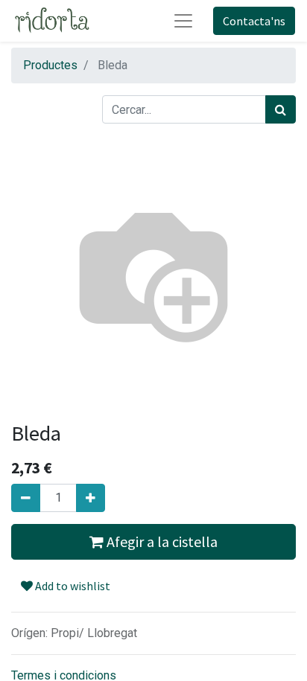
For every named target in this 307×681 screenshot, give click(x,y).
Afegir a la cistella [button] (161, 541)
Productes (50, 65)
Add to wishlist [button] (71, 585)
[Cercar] (280, 109)
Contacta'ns (254, 20)
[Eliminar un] (25, 498)
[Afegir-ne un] (90, 498)
